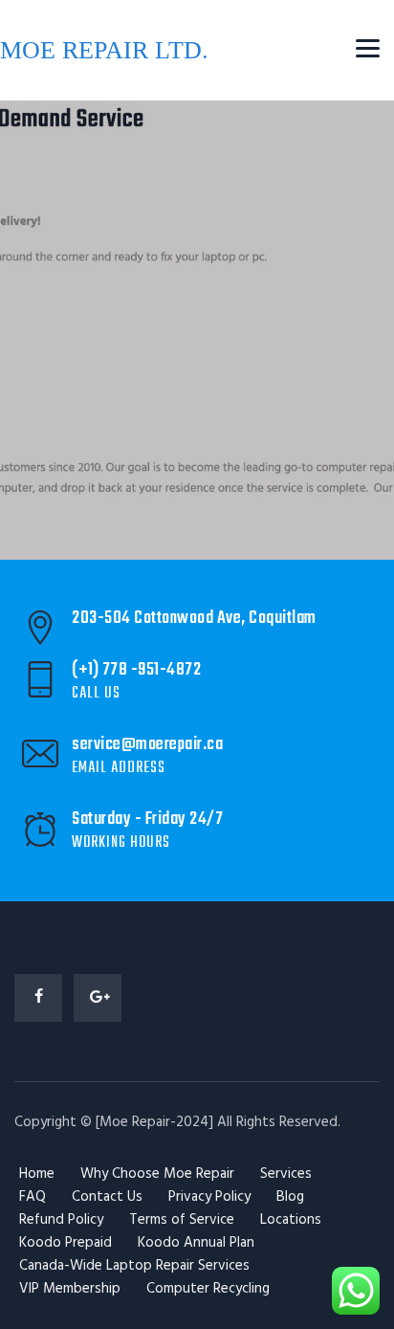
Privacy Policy (209, 1196)
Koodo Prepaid (65, 1242)
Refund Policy (61, 1219)
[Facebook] (38, 998)
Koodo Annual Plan (196, 1242)
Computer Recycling (208, 1288)
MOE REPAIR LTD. (104, 50)
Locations (290, 1219)
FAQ (32, 1196)
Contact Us (107, 1196)
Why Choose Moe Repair (157, 1174)
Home (37, 1174)
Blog (290, 1196)
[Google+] (97, 998)
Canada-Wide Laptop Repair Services (134, 1265)
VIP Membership (69, 1288)
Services (286, 1174)
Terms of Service (181, 1219)
